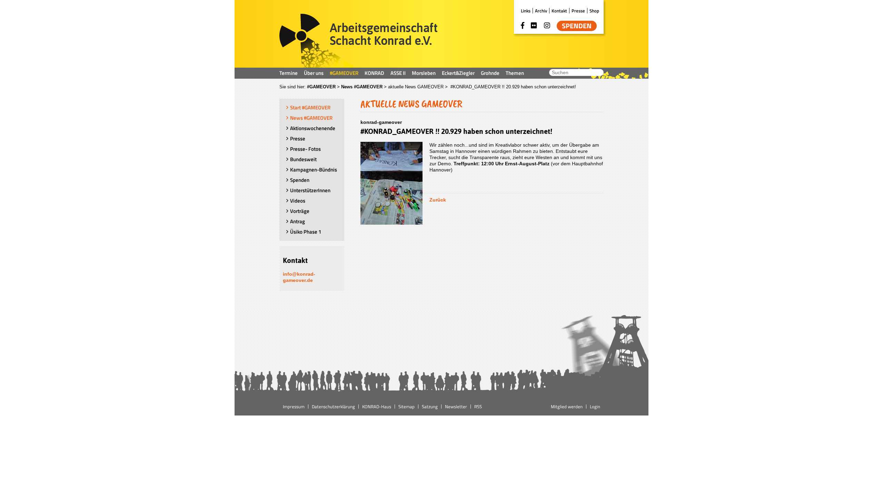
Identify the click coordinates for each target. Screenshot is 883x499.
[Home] (358, 41)
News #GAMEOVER (362, 86)
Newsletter (456, 406)
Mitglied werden (567, 406)
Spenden (577, 26)
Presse (578, 10)
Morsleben (424, 73)
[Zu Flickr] (534, 25)
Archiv (541, 10)
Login (595, 406)
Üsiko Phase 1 (305, 232)
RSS (478, 406)
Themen (515, 73)
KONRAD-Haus (376, 406)
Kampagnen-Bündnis (313, 170)
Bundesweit (303, 159)
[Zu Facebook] (522, 25)
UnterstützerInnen (310, 190)
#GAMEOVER (344, 73)
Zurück (437, 200)
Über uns (314, 73)
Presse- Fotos (305, 149)
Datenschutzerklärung (333, 406)
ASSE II (398, 73)
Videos (297, 201)
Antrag (297, 221)
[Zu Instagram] (547, 25)
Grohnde (490, 73)
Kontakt (559, 10)
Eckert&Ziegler (458, 73)
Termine (288, 73)
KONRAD (374, 73)
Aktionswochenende (312, 128)
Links (525, 10)
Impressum (294, 406)
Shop (594, 10)
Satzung (430, 406)
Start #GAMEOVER (310, 107)
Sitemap (406, 406)
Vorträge (299, 211)
